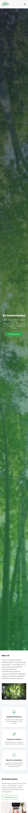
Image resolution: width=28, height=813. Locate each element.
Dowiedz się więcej (9, 797)
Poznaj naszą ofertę (14, 334)
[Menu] (25, 4)
